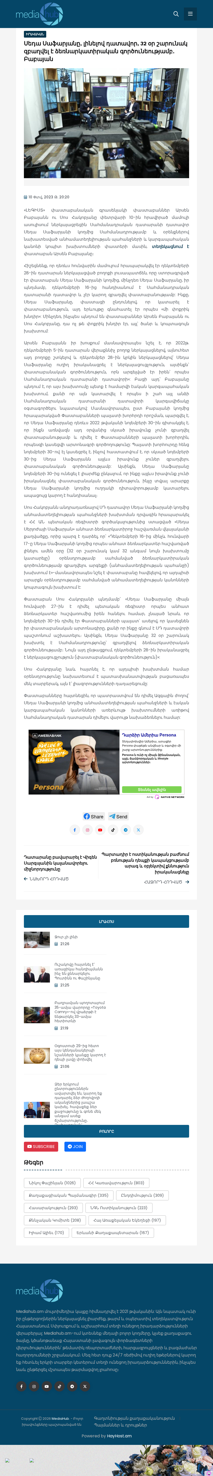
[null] (94, 816)
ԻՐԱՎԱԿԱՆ (35, 34)
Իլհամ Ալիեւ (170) (46, 1232)
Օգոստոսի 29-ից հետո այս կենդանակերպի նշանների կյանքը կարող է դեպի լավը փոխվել (80, 1052)
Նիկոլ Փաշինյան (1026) (52, 1183)
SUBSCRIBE (43, 1147)
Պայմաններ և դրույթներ (120, 1425)
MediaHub (60, 1418)
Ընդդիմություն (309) (142, 1195)
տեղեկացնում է (170, 246)
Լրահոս (106, 921)
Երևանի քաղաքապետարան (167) (113, 1232)
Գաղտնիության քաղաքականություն (134, 1418)
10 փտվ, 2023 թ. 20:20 (49, 197)
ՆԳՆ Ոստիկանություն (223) (119, 1207)
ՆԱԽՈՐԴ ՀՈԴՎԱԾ (49, 879)
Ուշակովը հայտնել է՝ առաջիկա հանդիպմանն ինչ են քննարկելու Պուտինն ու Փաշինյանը (79, 971)
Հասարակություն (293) (53, 1207)
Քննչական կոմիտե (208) (55, 1220)
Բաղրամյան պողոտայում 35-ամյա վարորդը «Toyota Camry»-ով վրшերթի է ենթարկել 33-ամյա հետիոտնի (80, 1012)
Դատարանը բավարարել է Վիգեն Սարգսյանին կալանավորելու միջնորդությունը (60, 863)
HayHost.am (119, 1436)
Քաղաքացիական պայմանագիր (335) (69, 1195)
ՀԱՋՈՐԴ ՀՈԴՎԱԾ (163, 882)
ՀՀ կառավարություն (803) (116, 1183)
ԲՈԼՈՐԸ (106, 1131)
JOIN (77, 1147)
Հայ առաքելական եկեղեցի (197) (127, 1220)
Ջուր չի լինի (66, 936)
